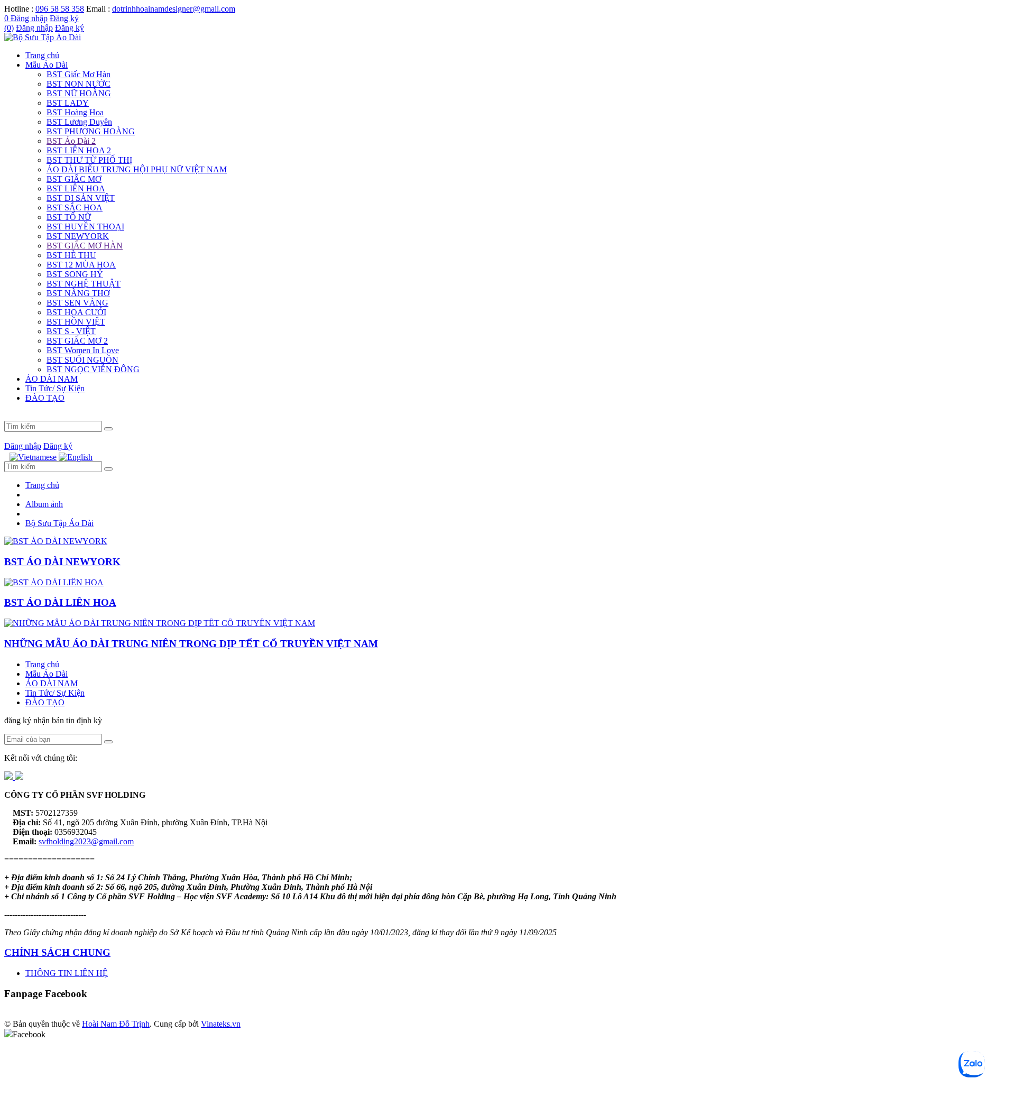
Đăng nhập (29, 18)
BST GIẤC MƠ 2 (77, 340)
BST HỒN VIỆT (76, 321)
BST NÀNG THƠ (78, 293)
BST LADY (68, 102)
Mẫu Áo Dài (46, 64)
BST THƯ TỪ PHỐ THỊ (89, 159)
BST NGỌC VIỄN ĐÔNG (93, 369)
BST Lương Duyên (79, 121)
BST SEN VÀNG (77, 302)
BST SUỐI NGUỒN (82, 359)
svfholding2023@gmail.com (86, 841)
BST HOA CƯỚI (76, 312)
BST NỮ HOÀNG (79, 93)
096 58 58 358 (59, 8)
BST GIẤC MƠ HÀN (85, 245)
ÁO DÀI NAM (51, 378)
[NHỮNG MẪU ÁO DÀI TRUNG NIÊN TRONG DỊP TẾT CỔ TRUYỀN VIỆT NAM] (159, 623)
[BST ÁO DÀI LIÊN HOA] (54, 582)
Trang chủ (42, 55)
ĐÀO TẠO (44, 397)
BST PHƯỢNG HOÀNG (91, 131)
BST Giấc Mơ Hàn (78, 74)
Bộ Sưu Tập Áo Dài (59, 523)
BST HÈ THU (71, 255)
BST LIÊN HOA (76, 188)
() (9, 27)
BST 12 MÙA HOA (81, 264)
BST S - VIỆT (71, 331)
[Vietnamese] (33, 457)
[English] (76, 457)
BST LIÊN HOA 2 (79, 150)
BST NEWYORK (78, 236)
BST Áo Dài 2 (71, 140)
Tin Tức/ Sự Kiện (55, 388)
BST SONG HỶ (75, 274)
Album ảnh (44, 504)
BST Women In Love (83, 350)
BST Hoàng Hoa (75, 112)
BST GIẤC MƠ (74, 178)
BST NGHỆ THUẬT (84, 283)
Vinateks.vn (221, 1023)
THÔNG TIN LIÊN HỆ (66, 973)
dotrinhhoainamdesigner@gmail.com (173, 8)
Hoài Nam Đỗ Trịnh (116, 1023)
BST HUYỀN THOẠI (85, 226)
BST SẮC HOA (75, 207)
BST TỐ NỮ (69, 217)
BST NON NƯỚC (78, 83)
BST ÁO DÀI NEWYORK (62, 561)
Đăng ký (64, 18)
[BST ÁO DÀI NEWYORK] (55, 541)
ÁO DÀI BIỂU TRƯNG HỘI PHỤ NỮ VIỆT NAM (137, 169)
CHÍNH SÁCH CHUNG (57, 952)
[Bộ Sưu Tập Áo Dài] (42, 37)
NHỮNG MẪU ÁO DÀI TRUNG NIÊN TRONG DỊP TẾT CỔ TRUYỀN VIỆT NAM (191, 643)
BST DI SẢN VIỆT (81, 197)
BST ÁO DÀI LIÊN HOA (60, 602)
